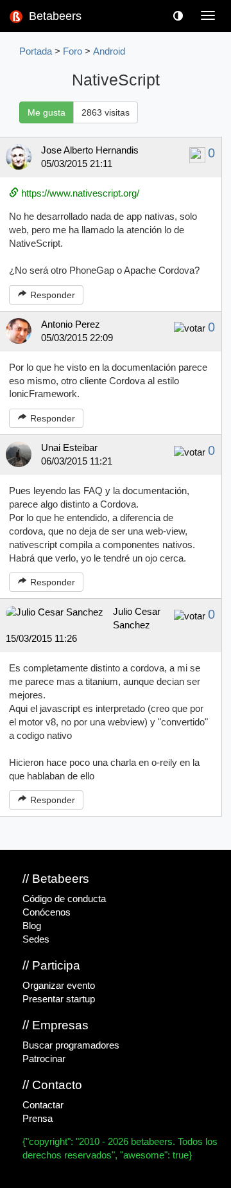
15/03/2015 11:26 (41, 639)
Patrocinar (43, 1059)
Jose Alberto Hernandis (90, 150)
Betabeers (53, 16)
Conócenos (46, 912)
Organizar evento (58, 985)
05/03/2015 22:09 (77, 338)
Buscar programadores (70, 1045)
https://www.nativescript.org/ (79, 193)
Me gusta (46, 112)
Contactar (43, 1105)
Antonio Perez (70, 324)
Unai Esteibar (69, 448)
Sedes (35, 939)
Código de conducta (64, 899)
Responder (51, 295)
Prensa (37, 1118)
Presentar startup (58, 999)
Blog (31, 926)
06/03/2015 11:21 (76, 461)
